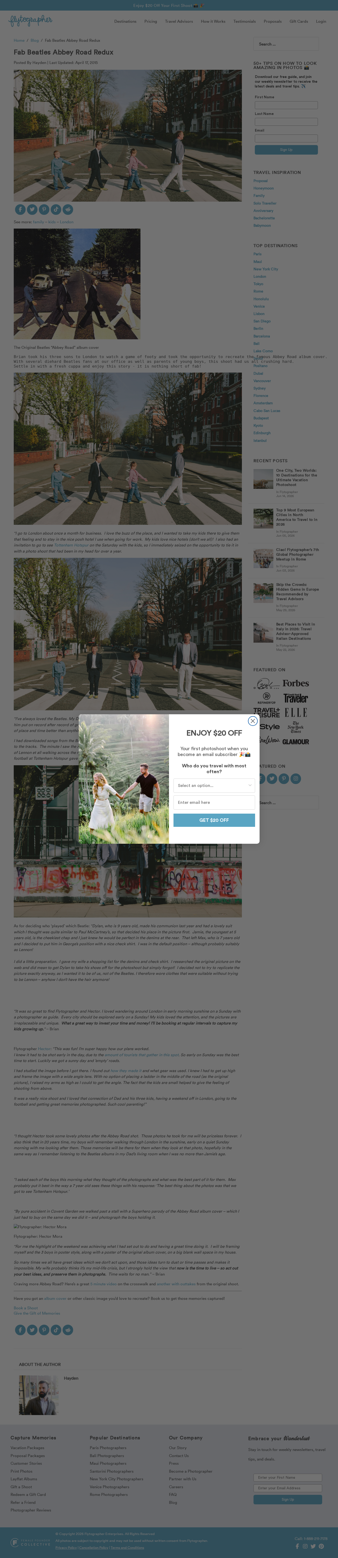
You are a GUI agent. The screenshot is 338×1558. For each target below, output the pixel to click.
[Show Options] (250, 785)
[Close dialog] (252, 721)
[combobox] (212, 785)
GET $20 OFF (214, 820)
